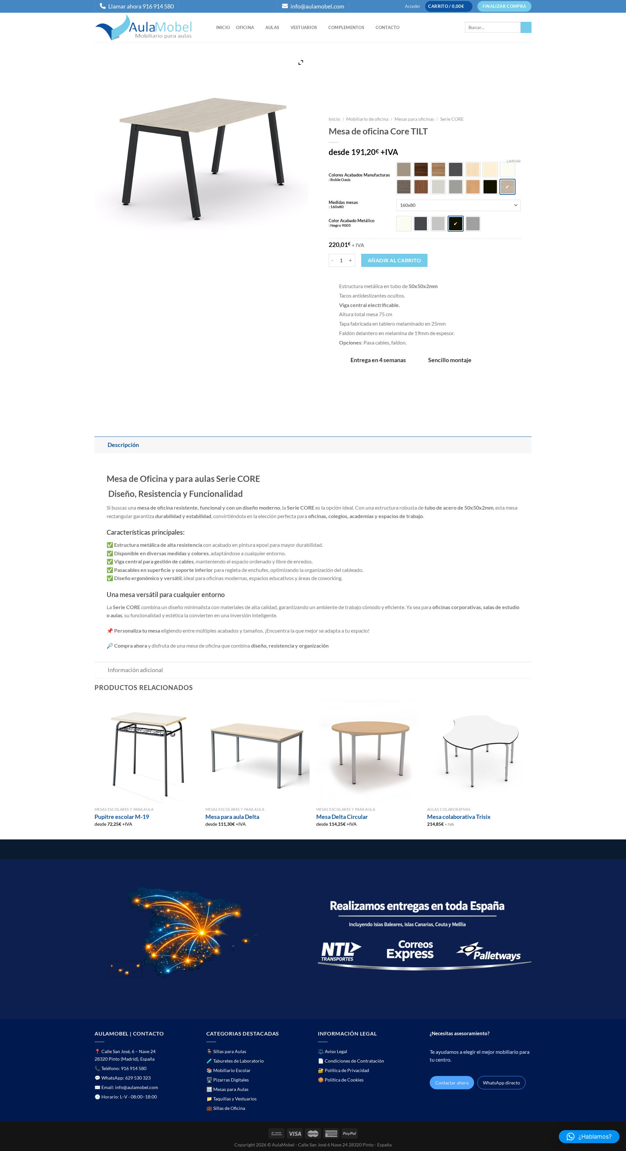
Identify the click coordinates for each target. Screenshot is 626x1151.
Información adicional (135, 670)
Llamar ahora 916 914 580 (141, 6)
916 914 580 (133, 1068)
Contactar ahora (452, 1082)
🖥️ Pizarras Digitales (227, 1079)
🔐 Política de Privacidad (343, 1070)
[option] (403, 169)
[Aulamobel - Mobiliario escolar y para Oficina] (149, 27)
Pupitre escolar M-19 (122, 816)
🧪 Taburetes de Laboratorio (235, 1061)
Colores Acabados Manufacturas (359, 177)
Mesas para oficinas (414, 119)
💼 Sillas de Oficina (225, 1108)
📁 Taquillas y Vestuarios (231, 1098)
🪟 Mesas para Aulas (227, 1089)
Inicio (223, 27)
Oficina (245, 27)
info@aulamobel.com (317, 6)
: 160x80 (336, 206)
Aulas (272, 27)
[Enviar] (526, 27)
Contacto (388, 27)
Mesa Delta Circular (342, 816)
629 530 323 (138, 1078)
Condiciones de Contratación (354, 1061)
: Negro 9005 (340, 225)
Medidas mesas (343, 204)
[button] (589, 1136)
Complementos (346, 27)
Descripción (123, 444)
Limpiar (514, 161)
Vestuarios (304, 27)
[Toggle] (101, 445)
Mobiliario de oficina (367, 119)
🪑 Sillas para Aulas (226, 1051)
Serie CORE (452, 119)
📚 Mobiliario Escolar (228, 1070)
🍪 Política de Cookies (341, 1079)
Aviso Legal (336, 1051)
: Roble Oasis (339, 179)
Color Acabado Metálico (351, 223)
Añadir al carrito (394, 260)
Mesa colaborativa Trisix (459, 816)
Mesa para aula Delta (232, 816)
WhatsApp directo (501, 1082)
